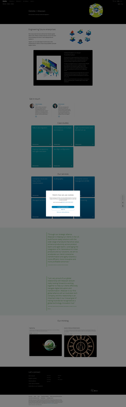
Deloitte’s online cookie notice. (67, 202)
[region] (63, 203)
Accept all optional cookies (63, 206)
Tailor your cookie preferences (63, 212)
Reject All (63, 209)
